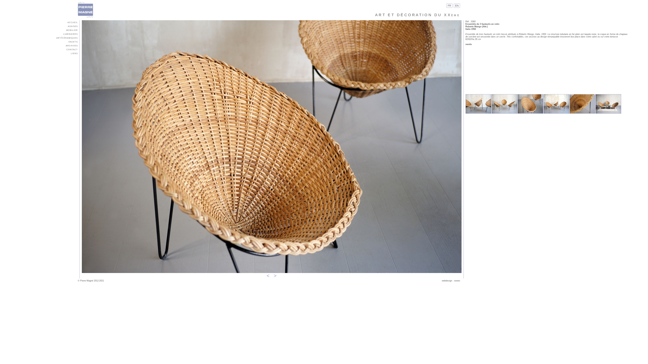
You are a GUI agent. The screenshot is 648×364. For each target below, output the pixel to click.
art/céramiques (67, 37)
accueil (73, 22)
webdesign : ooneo (451, 280)
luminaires (70, 33)
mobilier (72, 29)
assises (73, 26)
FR (449, 5)
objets (73, 41)
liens (74, 53)
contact (72, 49)
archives (72, 45)
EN (456, 5)
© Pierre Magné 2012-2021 (91, 280)
